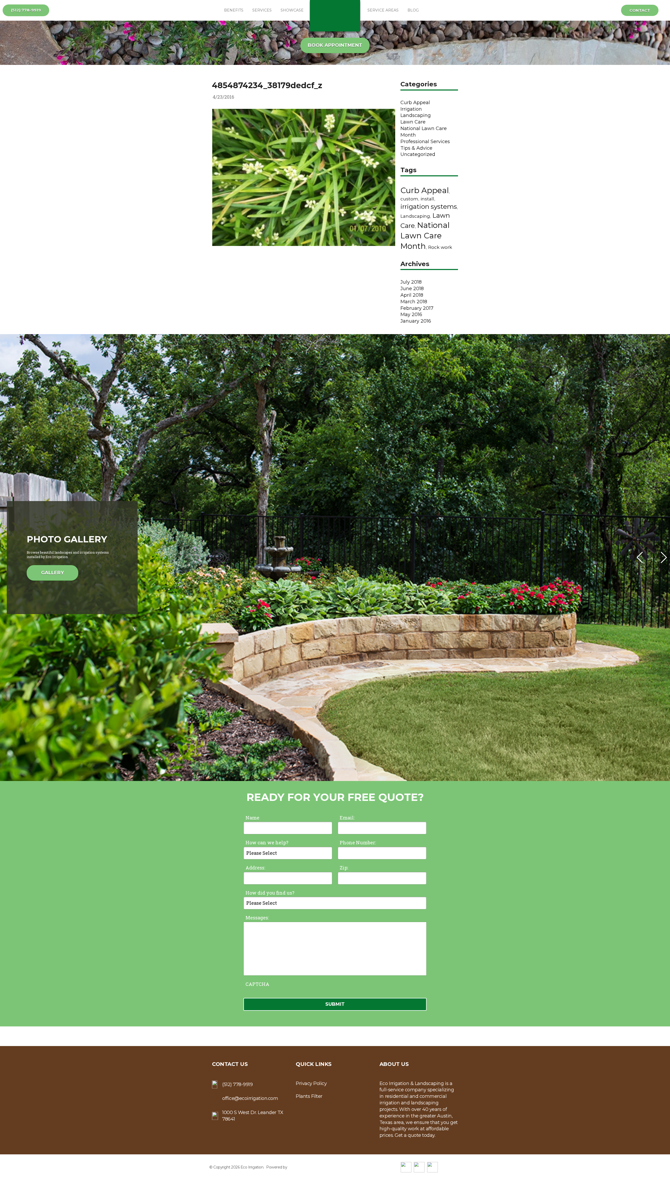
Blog (413, 10)
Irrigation (411, 109)
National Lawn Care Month (425, 236)
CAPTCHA (257, 984)
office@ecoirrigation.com (250, 1098)
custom (409, 198)
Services (262, 10)
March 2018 (413, 302)
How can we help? (266, 842)
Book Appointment (335, 45)
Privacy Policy (311, 1083)
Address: (255, 867)
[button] (663, 557)
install (427, 198)
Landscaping (415, 115)
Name (252, 817)
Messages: (257, 917)
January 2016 (415, 321)
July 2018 (411, 282)
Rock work (440, 247)
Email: (347, 817)
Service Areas (383, 10)
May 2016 (411, 314)
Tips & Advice (416, 148)
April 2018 (411, 295)
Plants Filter (309, 1096)
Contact (639, 10)
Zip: (344, 867)
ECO (335, 15)
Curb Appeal (415, 102)
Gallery (52, 573)
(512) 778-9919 (26, 10)
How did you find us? (269, 893)
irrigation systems (428, 206)
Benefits (233, 10)
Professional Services (425, 141)
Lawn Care (413, 122)
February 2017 (416, 308)
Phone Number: (358, 842)
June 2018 (412, 288)
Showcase (292, 10)
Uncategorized (417, 154)
